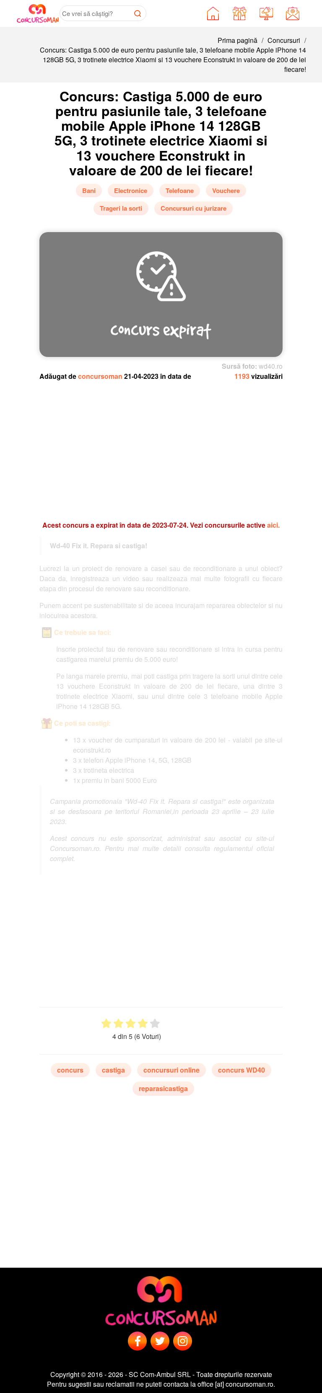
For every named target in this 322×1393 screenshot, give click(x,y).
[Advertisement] (161, 446)
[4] (143, 1023)
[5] (155, 1023)
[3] (131, 1023)
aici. (273, 525)
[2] (118, 1023)
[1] (106, 1023)
